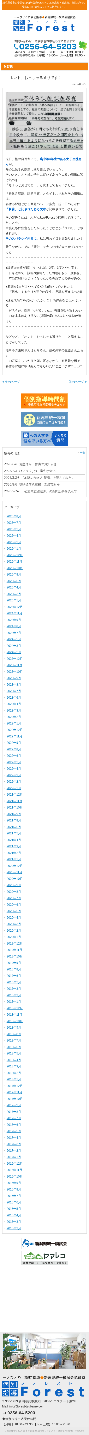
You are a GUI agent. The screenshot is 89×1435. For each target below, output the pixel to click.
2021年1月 (14, 859)
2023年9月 (14, 678)
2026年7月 (14, 522)
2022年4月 (14, 768)
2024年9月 (14, 620)
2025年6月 (14, 581)
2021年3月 (14, 846)
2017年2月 (14, 1150)
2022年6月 (14, 755)
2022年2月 (14, 781)
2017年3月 (14, 1144)
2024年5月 (14, 639)
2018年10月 (15, 1021)
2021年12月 (15, 794)
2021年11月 (14, 801)
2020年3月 (14, 924)
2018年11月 (14, 1014)
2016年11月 (14, 1170)
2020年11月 (14, 872)
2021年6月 (14, 827)
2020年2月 (14, 930)
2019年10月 (15, 956)
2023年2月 (14, 717)
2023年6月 (14, 697)
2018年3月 (14, 1066)
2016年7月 (14, 1195)
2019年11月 (14, 950)
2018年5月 (14, 1053)
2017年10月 (15, 1098)
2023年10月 (15, 671)
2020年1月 (14, 937)
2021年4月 (14, 840)
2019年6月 (14, 975)
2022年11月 (14, 736)
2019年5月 (14, 982)
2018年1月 (14, 1079)
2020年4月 (14, 917)
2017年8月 (14, 1111)
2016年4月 (14, 1215)
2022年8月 (14, 749)
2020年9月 (14, 885)
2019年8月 (14, 969)
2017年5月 (14, 1131)
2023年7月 (14, 691)
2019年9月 (14, 962)
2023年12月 (15, 658)
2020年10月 (15, 878)
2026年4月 (14, 535)
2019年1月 (14, 1001)
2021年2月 (14, 853)
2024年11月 (14, 613)
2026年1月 (14, 548)
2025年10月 (15, 568)
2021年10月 (15, 807)
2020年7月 (14, 898)
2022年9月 (14, 742)
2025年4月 (14, 587)
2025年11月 (14, 561)
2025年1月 (14, 600)
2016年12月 (15, 1163)
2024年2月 (14, 652)
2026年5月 (14, 529)
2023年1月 (14, 723)
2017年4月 (14, 1137)
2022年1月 (14, 788)
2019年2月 (14, 995)
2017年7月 (14, 1118)
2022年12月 (15, 729)
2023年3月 (14, 710)
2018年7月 (14, 1040)
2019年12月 (15, 943)
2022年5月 (14, 762)
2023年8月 (14, 684)
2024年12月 (15, 607)
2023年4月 (14, 704)
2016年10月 (15, 1176)
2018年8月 (14, 1034)
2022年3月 (14, 775)
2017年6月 (14, 1124)
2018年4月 (14, 1060)
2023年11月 (14, 665)
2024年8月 (14, 626)
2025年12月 (15, 555)
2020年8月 (14, 891)
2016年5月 (14, 1208)
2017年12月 (15, 1086)
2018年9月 (14, 1027)
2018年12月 (15, 1008)
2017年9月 (14, 1105)
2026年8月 (14, 516)
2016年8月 (14, 1189)
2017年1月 (14, 1157)
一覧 (82, 452)
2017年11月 (14, 1092)
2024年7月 (14, 632)
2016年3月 (14, 1221)
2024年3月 (14, 645)
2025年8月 (14, 574)
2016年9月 (14, 1183)
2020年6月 (14, 904)
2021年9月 (14, 814)
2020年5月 (14, 911)
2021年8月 (14, 820)
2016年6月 (14, 1202)
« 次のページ (11, 381)
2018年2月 (14, 1073)
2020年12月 (15, 865)
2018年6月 (14, 1047)
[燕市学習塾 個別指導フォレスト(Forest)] (44, 30)
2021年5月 (14, 833)
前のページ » (78, 381)
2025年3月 (14, 594)
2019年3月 (14, 988)
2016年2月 (14, 1228)
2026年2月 (14, 542)
